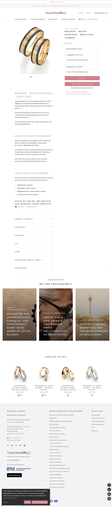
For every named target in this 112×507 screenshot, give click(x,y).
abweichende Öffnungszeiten (16, 433)
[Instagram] (16, 445)
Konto (81, 13)
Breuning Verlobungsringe (57, 465)
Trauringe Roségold (55, 474)
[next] (106, 378)
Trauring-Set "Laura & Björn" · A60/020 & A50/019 (44, 388)
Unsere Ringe (21, 19)
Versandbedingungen (97, 421)
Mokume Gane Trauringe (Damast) (59, 468)
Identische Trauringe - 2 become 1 (59, 471)
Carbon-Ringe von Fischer (57, 434)
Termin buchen (56, 2)
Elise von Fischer (54, 437)
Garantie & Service (24, 219)
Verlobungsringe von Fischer (58, 440)
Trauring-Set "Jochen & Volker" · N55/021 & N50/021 (20, 388)
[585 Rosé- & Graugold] (42, 395)
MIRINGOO (53, 418)
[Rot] (68, 395)
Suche (88, 13)
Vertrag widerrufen (14, 475)
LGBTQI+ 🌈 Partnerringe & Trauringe (60, 421)
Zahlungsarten (95, 415)
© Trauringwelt (13, 460)
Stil (16, 243)
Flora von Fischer (54, 430)
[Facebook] (7, 445)
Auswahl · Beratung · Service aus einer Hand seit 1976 (56, 6)
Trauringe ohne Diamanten (57, 427)
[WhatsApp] (109, 485)
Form (17, 251)
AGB (92, 427)
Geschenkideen (38, 19)
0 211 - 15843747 (27, 207)
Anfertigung (21, 268)
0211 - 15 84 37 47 (15, 438)
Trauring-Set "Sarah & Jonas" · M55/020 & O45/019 (92, 388)
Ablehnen (28, 502)
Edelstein (19, 235)
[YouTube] (24, 445)
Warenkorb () (101, 13)
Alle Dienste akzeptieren (39, 502)
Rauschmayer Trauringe (56, 487)
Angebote (53, 19)
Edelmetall (20, 227)
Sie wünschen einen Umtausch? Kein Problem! (78, 94)
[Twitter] (12, 445)
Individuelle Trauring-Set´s (57, 484)
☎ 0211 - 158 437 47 (88, 19)
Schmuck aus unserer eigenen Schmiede (61, 415)
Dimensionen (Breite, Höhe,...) (29, 260)
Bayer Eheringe (54, 449)
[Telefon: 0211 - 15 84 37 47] (109, 489)
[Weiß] (92, 395)
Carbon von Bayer (54, 452)
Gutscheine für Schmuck (56, 481)
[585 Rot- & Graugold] (18, 395)
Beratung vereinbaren (82, 84)
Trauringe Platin (54, 424)
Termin (11, 422)
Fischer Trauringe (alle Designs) (58, 446)
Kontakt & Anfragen (14, 440)
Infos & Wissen (68, 19)
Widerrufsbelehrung (97, 424)
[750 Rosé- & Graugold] (45, 395)
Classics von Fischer (55, 443)
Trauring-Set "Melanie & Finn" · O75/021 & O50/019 (68, 388)
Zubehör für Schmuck (56, 477)
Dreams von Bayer (55, 459)
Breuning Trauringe (55, 462)
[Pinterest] (20, 445)
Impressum (94, 430)
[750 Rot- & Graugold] (21, 395)
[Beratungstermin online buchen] (109, 498)
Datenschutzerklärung (98, 418)
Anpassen (6, 502)
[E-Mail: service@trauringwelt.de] (109, 494)
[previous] (5, 378)
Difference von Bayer (55, 456)
